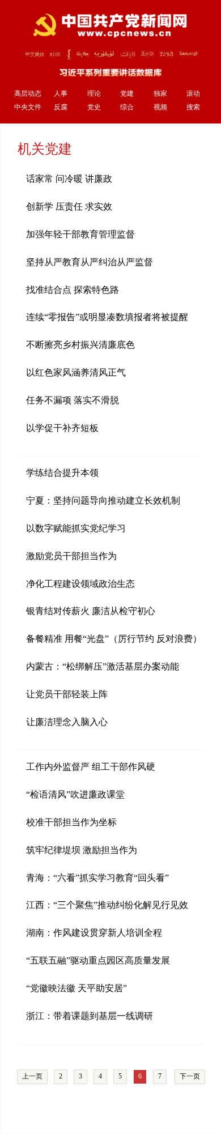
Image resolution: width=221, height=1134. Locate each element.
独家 (160, 93)
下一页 (190, 1076)
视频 (160, 107)
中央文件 (27, 107)
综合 (127, 107)
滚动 (193, 93)
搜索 (193, 107)
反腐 (60, 107)
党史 (94, 107)
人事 (60, 93)
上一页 (32, 1076)
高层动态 (27, 93)
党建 (127, 93)
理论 (94, 93)
